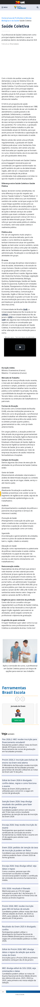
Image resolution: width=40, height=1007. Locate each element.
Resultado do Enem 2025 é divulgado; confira (19, 928)
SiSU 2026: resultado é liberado (16, 888)
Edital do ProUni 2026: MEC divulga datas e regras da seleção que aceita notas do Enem (18, 952)
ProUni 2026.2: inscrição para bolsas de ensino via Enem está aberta (20, 761)
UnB (25, 309)
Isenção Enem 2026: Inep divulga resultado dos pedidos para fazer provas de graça (17, 804)
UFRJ (10, 317)
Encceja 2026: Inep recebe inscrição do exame (19, 826)
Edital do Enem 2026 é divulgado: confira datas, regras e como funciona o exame (19, 783)
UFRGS (5, 314)
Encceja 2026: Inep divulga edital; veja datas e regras (19, 867)
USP (3, 320)
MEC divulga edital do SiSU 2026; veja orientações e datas (19, 969)
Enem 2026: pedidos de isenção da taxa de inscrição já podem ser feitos (20, 849)
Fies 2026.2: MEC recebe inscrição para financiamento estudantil (19, 741)
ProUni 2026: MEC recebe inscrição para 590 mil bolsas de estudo (17, 907)
